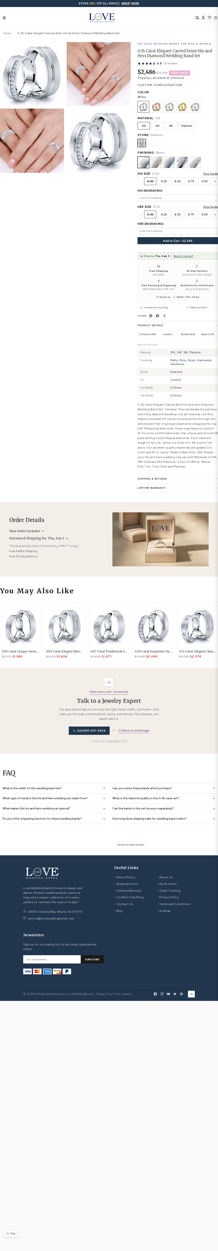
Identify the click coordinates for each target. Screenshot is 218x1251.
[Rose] (156, 106)
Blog (118, 910)
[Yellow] (182, 106)
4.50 (177, 181)
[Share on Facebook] (157, 315)
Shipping (144, 77)
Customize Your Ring (156, 307)
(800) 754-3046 (187, 297)
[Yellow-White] (195, 106)
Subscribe (92, 959)
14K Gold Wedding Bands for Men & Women (174, 43)
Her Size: (145, 206)
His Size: (144, 173)
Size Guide (210, 173)
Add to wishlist (198, 307)
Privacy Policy (168, 897)
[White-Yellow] (169, 106)
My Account (167, 883)
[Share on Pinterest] (150, 315)
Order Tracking (169, 890)
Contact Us (123, 904)
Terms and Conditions (173, 904)
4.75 (191, 181)
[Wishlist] (209, 18)
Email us (165, 297)
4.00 (150, 181)
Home (7, 33)
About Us (165, 877)
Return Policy (124, 877)
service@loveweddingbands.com (51, 918)
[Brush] (169, 162)
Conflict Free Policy (129, 897)
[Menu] (4, 18)
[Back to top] (191, 994)
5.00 (205, 181)
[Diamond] (142, 143)
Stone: (143, 135)
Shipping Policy (126, 883)
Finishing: (146, 152)
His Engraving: (150, 190)
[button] (158, 63)
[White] (143, 106)
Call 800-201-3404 (91, 730)
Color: (143, 92)
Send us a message (135, 730)
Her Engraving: (151, 223)
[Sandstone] (195, 162)
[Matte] (143, 162)
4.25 (164, 181)
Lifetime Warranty (127, 890)
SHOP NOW (130, 3)
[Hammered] (182, 162)
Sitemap (164, 910)
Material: (146, 118)
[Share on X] (164, 315)
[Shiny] (156, 162)
